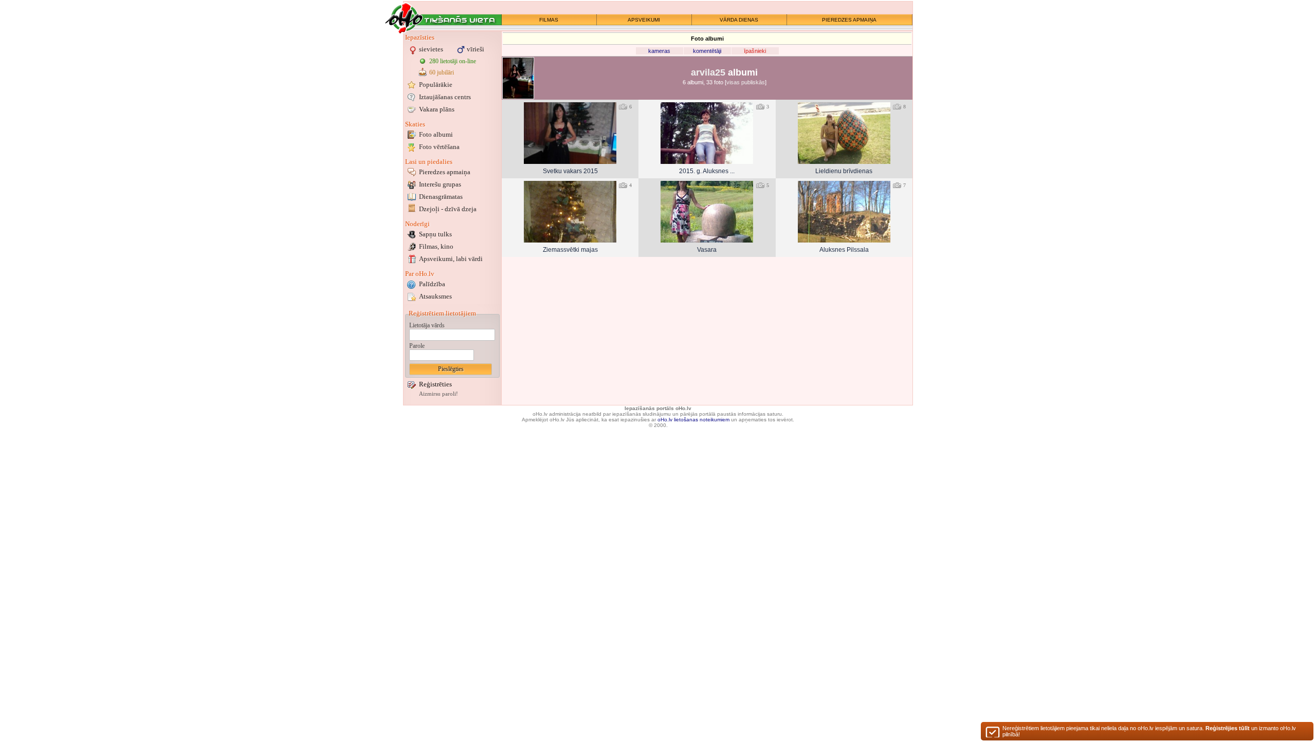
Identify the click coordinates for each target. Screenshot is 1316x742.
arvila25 (708, 72)
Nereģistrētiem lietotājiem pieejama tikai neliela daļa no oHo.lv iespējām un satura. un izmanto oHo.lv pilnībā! (1149, 731)
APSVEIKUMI (644, 20)
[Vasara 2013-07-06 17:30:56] (707, 212)
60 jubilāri (441, 72)
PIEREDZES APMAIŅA (849, 20)
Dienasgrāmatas (441, 196)
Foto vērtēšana (439, 147)
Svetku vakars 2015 (570, 171)
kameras (659, 51)
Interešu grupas (440, 184)
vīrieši (475, 49)
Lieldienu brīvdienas (843, 171)
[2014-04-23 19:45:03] (844, 133)
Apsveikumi (451, 259)
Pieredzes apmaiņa (444, 172)
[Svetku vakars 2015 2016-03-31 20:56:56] (570, 133)
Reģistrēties (435, 384)
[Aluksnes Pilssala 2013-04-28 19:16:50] (844, 212)
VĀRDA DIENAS (739, 20)
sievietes (431, 49)
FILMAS (548, 20)
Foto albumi (436, 134)
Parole (417, 345)
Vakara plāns (436, 109)
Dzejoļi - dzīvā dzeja (448, 209)
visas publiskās (745, 82)
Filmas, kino (436, 246)
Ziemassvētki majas (570, 249)
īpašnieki (755, 51)
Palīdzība (432, 284)
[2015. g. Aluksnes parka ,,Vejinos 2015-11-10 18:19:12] (707, 133)
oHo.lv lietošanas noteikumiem (693, 419)
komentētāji (707, 51)
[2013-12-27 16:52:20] (570, 212)
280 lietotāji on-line (452, 61)
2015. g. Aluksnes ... (707, 171)
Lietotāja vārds (427, 325)
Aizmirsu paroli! (438, 394)
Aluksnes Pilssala (844, 249)
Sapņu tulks (435, 234)
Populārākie (435, 84)
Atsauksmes (435, 296)
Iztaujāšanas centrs (445, 97)
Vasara (707, 249)
